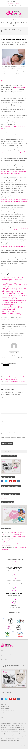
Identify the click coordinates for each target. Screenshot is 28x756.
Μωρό (23, 42)
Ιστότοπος (3, 427)
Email (2, 421)
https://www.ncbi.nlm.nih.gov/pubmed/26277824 (13, 246)
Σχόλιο (2, 397)
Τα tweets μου (4, 498)
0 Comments (23, 44)
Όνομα (2, 416)
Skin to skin (9, 44)
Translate (18, 3)
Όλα (26, 42)
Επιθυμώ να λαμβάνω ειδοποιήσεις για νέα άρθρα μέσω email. (13, 438)
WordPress (24, 746)
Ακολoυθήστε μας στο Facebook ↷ (10, 486)
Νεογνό (13, 44)
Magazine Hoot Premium (12, 746)
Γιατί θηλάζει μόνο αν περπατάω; (16, 381)
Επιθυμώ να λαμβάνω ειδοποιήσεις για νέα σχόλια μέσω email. (13, 434)
